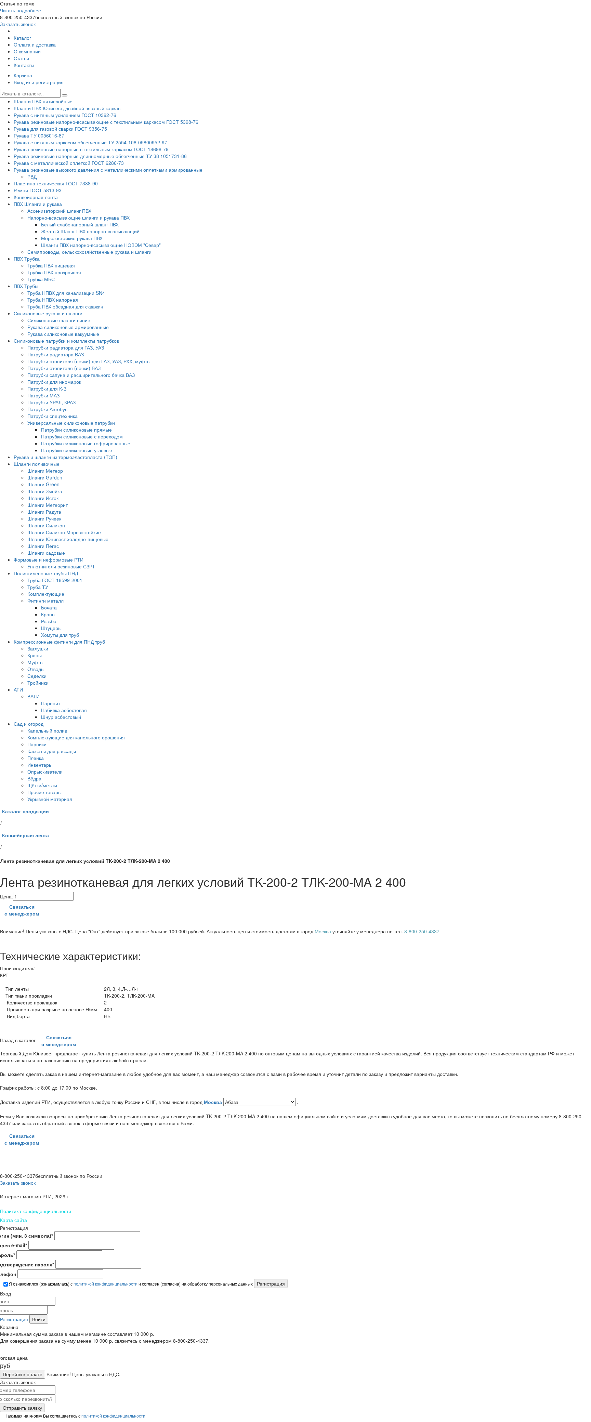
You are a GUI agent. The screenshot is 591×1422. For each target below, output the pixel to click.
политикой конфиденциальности (105, 1284)
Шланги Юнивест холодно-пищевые (67, 539)
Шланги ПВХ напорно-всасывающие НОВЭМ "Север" (101, 244)
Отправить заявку (22, 1407)
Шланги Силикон (46, 525)
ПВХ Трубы (26, 285)
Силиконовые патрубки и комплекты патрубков (66, 340)
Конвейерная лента (36, 197)
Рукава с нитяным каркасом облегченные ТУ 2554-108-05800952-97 (90, 142)
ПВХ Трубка (27, 258)
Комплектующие (45, 593)
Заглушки (37, 648)
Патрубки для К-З (46, 388)
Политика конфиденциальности (35, 1211)
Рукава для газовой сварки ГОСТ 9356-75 (60, 128)
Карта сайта (13, 1219)
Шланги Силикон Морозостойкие (64, 532)
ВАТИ (33, 696)
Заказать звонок (18, 24)
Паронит (50, 703)
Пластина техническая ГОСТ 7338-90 (56, 183)
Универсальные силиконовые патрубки (71, 422)
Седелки (37, 675)
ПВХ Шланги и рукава (38, 203)
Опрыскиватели (45, 771)
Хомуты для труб (60, 634)
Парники (37, 744)
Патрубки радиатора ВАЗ (55, 354)
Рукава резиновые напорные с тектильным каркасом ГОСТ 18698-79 (91, 149)
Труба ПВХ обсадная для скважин (65, 306)
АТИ (18, 689)
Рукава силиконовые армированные (68, 327)
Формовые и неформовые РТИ (48, 559)
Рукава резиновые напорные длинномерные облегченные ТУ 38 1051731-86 (100, 156)
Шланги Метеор (45, 470)
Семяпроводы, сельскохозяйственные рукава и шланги (89, 251)
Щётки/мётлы (42, 785)
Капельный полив (47, 730)
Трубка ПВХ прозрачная (54, 272)
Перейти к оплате (22, 1374)
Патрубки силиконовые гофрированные (85, 443)
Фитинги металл (45, 600)
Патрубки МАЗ (43, 395)
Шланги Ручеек (44, 518)
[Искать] (64, 95)
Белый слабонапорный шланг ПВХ (80, 224)
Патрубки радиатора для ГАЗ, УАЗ (65, 347)
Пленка (35, 757)
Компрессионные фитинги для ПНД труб (59, 641)
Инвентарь (39, 764)
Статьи (21, 58)
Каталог (22, 37)
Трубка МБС (41, 279)
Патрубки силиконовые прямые (76, 429)
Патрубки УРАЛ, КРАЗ (51, 402)
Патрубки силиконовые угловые (76, 450)
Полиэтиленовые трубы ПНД (46, 573)
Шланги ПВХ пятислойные (43, 101)
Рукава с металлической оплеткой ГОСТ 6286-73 (69, 162)
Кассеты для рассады (51, 751)
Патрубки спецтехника (52, 415)
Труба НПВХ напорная (52, 299)
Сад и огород (28, 723)
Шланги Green (43, 484)
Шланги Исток (42, 498)
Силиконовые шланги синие (58, 320)
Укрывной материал (49, 798)
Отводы (35, 669)
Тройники (38, 682)
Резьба (48, 621)
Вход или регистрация (39, 82)
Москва (213, 1101)
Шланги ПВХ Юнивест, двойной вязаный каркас (67, 108)
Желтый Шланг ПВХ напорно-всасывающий (90, 231)
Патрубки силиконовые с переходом (82, 436)
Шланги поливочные (37, 463)
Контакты (24, 65)
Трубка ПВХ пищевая (51, 265)
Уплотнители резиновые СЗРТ (61, 566)
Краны (48, 614)
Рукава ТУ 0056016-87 (39, 135)
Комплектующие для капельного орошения (76, 737)
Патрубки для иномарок (54, 381)
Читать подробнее (20, 10)
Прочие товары (44, 792)
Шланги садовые (46, 552)
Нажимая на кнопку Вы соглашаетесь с (74, 1416)
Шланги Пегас (43, 545)
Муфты (35, 662)
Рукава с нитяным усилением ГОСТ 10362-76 (65, 114)
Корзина (23, 75)
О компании (27, 51)
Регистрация (14, 1319)
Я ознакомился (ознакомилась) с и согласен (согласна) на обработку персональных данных (130, 1284)
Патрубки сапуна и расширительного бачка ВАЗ (81, 374)
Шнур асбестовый (61, 716)
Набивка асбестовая (64, 710)
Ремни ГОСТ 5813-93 (38, 190)
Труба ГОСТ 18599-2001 (54, 580)
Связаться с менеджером (21, 910)
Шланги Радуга (44, 511)
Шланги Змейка (44, 491)
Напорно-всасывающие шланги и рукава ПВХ (78, 217)
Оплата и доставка (35, 44)
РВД (32, 176)
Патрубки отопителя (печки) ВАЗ (64, 368)
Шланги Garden (44, 477)
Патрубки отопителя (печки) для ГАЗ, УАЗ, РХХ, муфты (88, 361)
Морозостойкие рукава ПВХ (72, 238)
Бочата (49, 607)
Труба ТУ (37, 586)
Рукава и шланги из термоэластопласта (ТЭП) (65, 456)
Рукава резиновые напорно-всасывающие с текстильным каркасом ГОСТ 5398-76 (106, 121)
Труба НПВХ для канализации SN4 (66, 292)
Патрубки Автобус (47, 409)
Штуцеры (51, 627)
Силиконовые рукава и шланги (48, 313)
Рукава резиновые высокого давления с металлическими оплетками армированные (108, 169)
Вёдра (34, 778)
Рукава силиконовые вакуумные (63, 333)
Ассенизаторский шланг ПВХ (59, 210)
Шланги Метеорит (47, 504)
